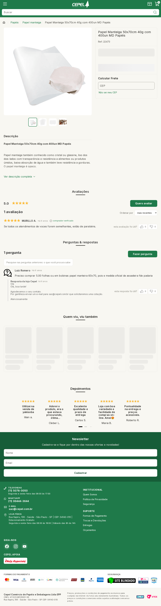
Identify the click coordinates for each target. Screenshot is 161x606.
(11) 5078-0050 (18, 490)
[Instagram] (16, 546)
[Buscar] (155, 12)
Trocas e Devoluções (94, 520)
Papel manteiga (31, 22)
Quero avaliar (143, 203)
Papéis (15, 22)
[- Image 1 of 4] (32, 122)
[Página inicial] (4, 22)
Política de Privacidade (95, 499)
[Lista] (5, 4)
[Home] (80, 4)
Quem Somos (90, 494)
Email (9, 463)
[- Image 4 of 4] (62, 122)
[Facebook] (7, 546)
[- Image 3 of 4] (52, 122)
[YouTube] (24, 546)
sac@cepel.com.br (21, 509)
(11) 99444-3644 (18, 501)
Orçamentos (89, 530)
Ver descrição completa (18, 176)
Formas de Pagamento (95, 515)
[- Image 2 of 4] (42, 122)
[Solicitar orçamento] (149, 4)
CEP (102, 86)
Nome (9, 453)
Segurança (88, 504)
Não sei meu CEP (108, 92)
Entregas (87, 525)
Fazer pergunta (142, 254)
